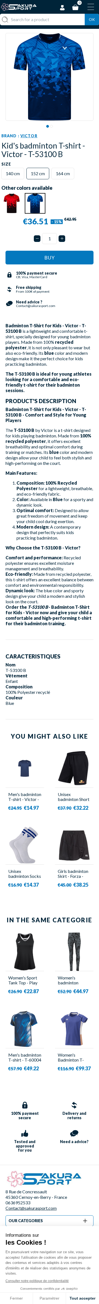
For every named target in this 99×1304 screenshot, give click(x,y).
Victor (28, 135)
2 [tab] (51, 126)
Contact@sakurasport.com (31, 1208)
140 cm (13, 173)
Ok (92, 19)
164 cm (63, 173)
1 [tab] (47, 126)
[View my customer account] (62, 6)
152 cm (38, 173)
